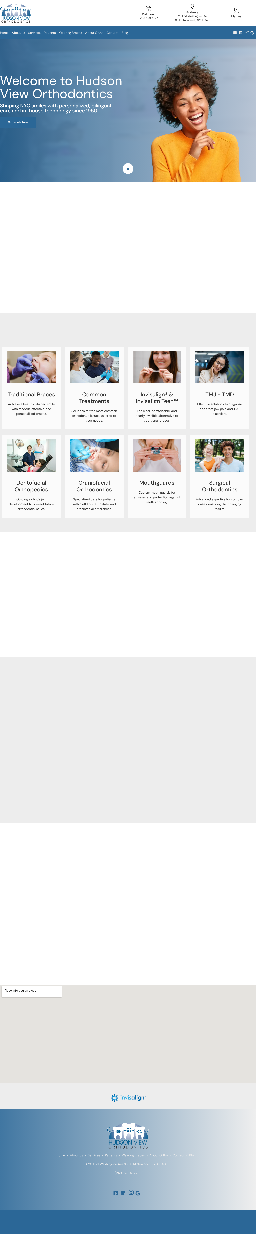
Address (192, 12)
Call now (148, 14)
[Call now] (148, 8)
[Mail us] (236, 10)
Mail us (236, 16)
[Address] (192, 6)
